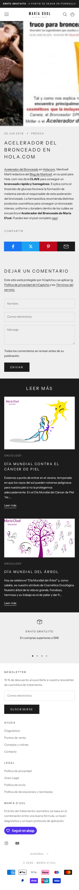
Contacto (10, 751)
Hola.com (49, 169)
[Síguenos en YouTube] (17, 843)
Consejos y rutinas (16, 745)
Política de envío (14, 785)
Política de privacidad (18, 771)
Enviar (16, 367)
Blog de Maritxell (41, 174)
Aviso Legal (11, 778)
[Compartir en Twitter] (30, 246)
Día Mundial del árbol (31, 572)
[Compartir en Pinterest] (48, 246)
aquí (55, 218)
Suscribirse (21, 709)
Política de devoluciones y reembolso (28, 792)
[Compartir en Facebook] (13, 246)
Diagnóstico (12, 731)
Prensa (37, 133)
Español (37, 854)
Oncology (13, 455)
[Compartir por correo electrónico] (66, 246)
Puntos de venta (15, 738)
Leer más (10, 505)
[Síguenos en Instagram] (6, 843)
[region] (39, 634)
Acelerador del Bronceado (21, 169)
